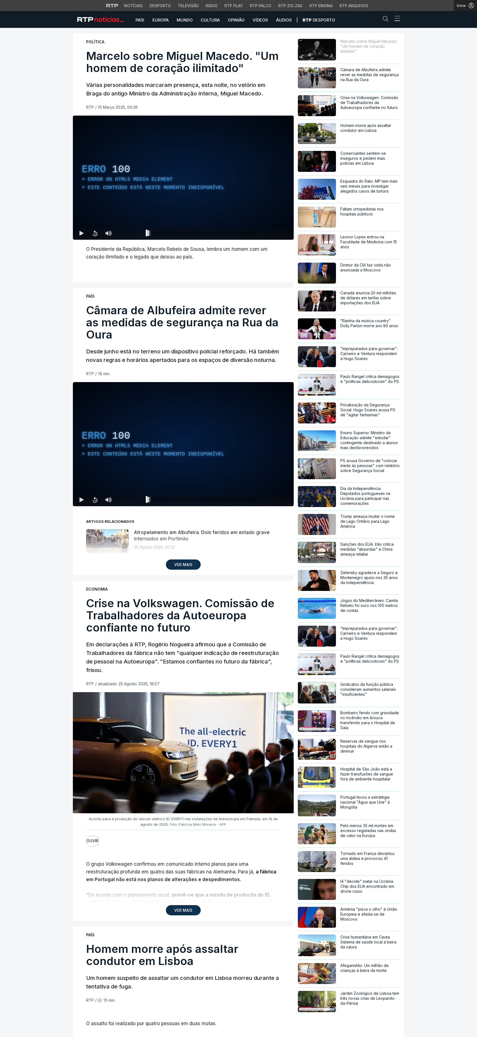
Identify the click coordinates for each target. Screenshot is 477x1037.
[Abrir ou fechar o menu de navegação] (395, 19)
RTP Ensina (321, 5)
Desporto (160, 5)
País (140, 20)
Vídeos (260, 20)
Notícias (133, 5)
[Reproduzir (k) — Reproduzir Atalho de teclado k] (81, 233)
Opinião (236, 20)
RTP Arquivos (354, 5)
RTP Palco (260, 5)
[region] (183, 178)
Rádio (212, 5)
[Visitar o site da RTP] (112, 5)
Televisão (188, 5)
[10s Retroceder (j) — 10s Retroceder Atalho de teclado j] (95, 233)
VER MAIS (183, 564)
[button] (387, 20)
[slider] (203, 234)
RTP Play (233, 5)
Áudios (284, 20)
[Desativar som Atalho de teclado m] (108, 233)
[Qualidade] (271, 233)
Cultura (210, 20)
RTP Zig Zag (290, 5)
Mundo (185, 20)
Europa (160, 20)
